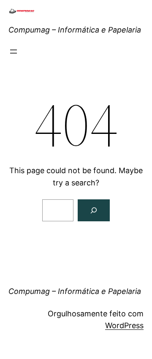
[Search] (94, 210)
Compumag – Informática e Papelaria (74, 29)
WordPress (124, 325)
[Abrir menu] (13, 51)
